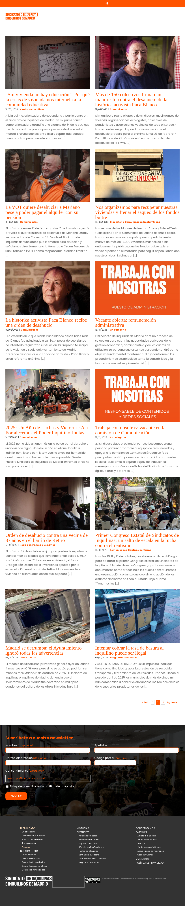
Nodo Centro (27, 544)
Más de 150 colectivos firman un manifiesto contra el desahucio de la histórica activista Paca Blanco (131, 99)
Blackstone (117, 222)
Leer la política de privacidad (26, 778)
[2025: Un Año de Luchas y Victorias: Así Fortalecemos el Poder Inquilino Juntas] (47, 395)
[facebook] (60, 877)
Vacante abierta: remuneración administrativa (125, 322)
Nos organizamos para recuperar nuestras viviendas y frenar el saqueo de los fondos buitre (137, 212)
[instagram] (65, 877)
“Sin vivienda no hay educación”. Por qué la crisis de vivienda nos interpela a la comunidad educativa (47, 99)
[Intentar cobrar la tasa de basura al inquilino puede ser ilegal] (137, 616)
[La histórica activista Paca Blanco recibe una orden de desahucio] (47, 288)
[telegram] (83, 877)
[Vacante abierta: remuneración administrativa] (137, 288)
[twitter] (54, 877)
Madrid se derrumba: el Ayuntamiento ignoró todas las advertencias (43, 650)
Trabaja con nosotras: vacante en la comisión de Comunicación (130, 430)
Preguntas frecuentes (123, 657)
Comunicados (118, 109)
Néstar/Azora (151, 222)
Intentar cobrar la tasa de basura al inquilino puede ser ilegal (129, 650)
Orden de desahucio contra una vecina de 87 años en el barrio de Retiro (46, 537)
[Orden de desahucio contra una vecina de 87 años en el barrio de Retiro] (47, 503)
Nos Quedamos (45, 544)
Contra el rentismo (139, 550)
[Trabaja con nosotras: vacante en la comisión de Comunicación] (137, 395)
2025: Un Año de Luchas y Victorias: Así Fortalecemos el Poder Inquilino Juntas (46, 430)
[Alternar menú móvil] (178, 13)
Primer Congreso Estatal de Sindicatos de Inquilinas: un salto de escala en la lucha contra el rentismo (137, 540)
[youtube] (77, 877)
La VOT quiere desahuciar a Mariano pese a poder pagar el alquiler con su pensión (42, 212)
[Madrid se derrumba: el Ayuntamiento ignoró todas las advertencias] (47, 616)
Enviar (16, 796)
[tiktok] (71, 877)
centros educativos (32, 109)
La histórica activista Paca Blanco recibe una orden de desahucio (46, 322)
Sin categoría (117, 329)
